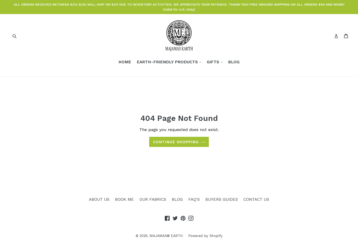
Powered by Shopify (205, 236)
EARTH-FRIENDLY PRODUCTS (170, 61)
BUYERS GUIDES (221, 199)
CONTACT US (256, 199)
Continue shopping (176, 142)
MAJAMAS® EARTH (166, 236)
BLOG (233, 61)
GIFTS (216, 61)
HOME (125, 61)
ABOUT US (99, 199)
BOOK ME (124, 199)
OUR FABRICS (152, 199)
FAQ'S (194, 199)
